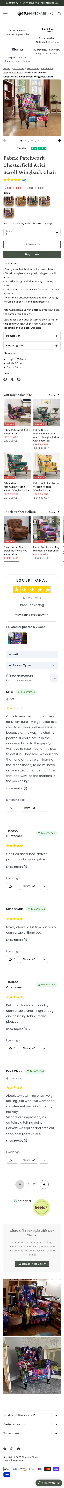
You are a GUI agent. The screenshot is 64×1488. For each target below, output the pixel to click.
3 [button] (28, 141)
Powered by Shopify (13, 1460)
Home (6, 68)
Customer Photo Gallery (32, 1263)
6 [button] (39, 141)
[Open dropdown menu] (56, 1415)
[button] (14, 180)
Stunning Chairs (30, 1457)
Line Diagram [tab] (14, 345)
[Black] (8, 201)
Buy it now (32, 254)
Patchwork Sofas (43, 323)
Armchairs (33, 68)
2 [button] (25, 141)
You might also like (17, 395)
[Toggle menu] (5, 13)
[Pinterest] (18, 1448)
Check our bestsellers (19, 512)
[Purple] (8, 213)
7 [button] (43, 141)
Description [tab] (13, 335)
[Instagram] (11, 1448)
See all (52, 395)
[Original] (44, 201)
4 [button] (32, 141)
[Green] (32, 201)
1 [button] (21, 141)
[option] (32, 107)
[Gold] (20, 201)
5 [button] (35, 141)
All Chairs (18, 68)
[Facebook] (4, 1448)
